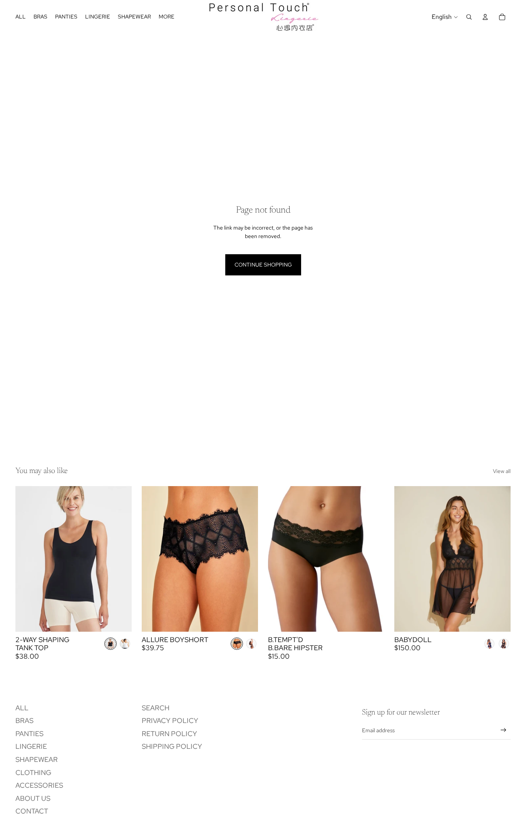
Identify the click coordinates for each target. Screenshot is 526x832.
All (21, 707)
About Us (32, 798)
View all (502, 471)
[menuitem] (166, 16)
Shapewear (36, 759)
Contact (31, 811)
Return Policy (169, 733)
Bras (24, 720)
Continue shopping (263, 264)
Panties (29, 733)
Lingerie (31, 746)
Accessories (39, 785)
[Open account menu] (485, 16)
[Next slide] (120, 558)
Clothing (33, 772)
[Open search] (469, 16)
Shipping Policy (172, 746)
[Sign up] (503, 730)
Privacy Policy (170, 720)
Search (155, 707)
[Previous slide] (27, 558)
